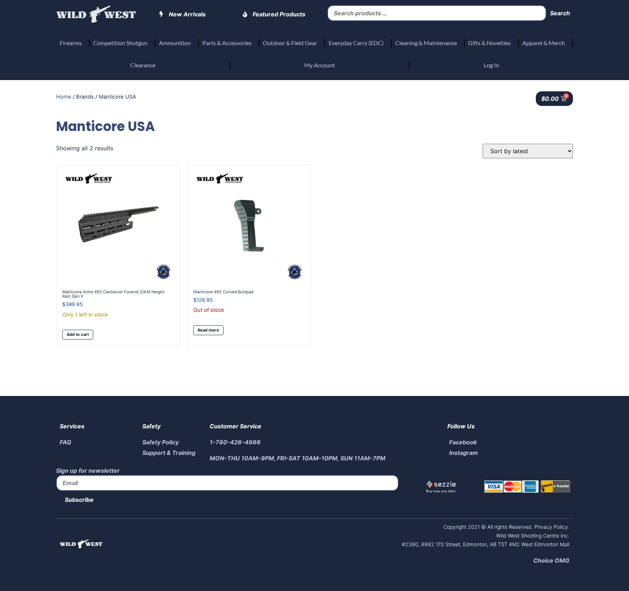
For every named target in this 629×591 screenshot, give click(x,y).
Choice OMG (551, 560)
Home (63, 97)
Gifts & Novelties (489, 42)
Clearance (142, 65)
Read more (208, 330)
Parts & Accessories (227, 42)
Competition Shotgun (120, 42)
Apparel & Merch (543, 42)
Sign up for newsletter (88, 470)
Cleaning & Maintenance (426, 42)
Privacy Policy (550, 527)
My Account (319, 65)
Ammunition (175, 42)
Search (560, 13)
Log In (491, 65)
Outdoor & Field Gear (290, 42)
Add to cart (78, 334)
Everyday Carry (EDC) (356, 42)
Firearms (71, 42)
